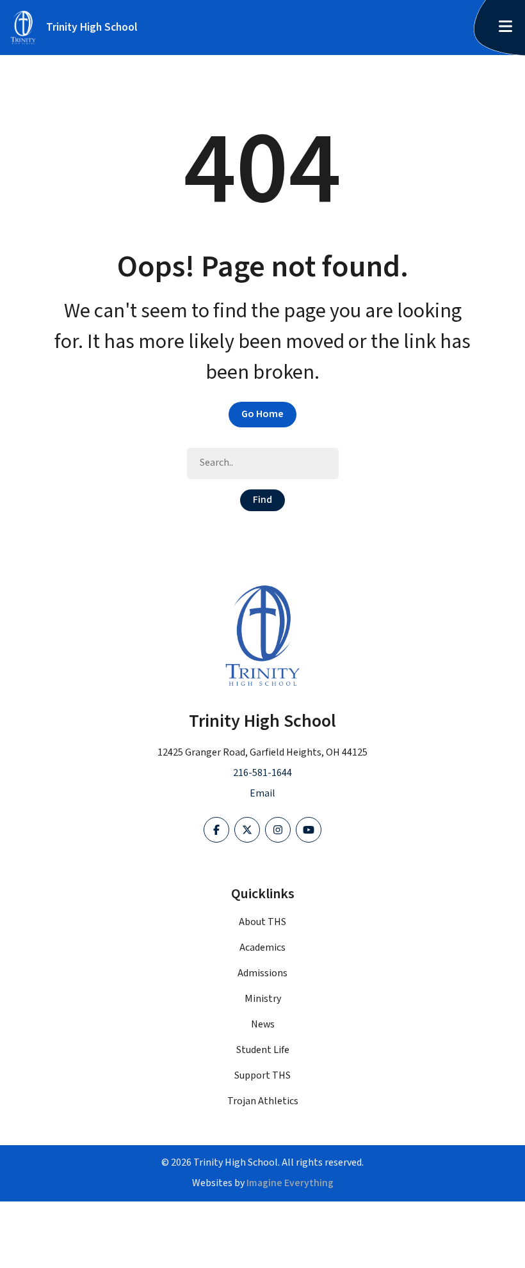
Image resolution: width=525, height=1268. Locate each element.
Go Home (262, 414)
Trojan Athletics (262, 1101)
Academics (262, 948)
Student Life (262, 1050)
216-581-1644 (262, 773)
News (263, 1024)
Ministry (263, 999)
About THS (262, 922)
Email (262, 793)
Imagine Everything (290, 1183)
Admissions (262, 973)
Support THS (262, 1075)
